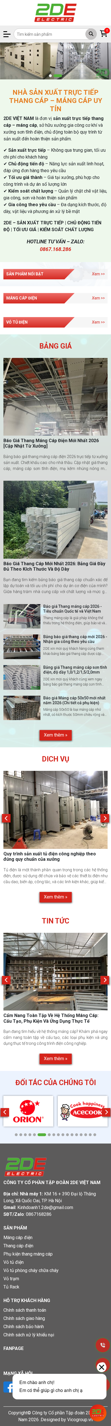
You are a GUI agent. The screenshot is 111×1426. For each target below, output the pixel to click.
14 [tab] (81, 1134)
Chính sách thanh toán (24, 1310)
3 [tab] (25, 1134)
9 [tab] (58, 1134)
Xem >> (98, 274)
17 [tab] (94, 1134)
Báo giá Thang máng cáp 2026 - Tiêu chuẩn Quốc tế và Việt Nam (72, 608)
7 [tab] (49, 1134)
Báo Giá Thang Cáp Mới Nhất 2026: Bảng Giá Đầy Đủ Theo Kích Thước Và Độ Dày (54, 566)
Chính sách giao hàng (24, 1318)
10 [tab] (62, 1134)
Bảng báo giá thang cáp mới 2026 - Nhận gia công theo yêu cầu (75, 639)
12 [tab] (72, 1134)
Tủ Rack (11, 1287)
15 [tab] (85, 1134)
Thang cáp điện (18, 1245)
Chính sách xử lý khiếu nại (28, 1335)
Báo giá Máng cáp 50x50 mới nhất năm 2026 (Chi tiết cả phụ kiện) (74, 700)
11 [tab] (67, 1134)
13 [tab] (76, 1134)
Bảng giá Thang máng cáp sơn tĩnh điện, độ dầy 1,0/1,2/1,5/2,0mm (75, 669)
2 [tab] (58, 75)
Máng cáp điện (17, 1237)
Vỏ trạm (11, 1278)
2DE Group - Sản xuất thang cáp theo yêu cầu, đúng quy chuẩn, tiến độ (51, 856)
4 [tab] (29, 1134)
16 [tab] (90, 1134)
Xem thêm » (55, 735)
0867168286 (39, 1214)
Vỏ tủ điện (13, 1262)
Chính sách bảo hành (23, 1326)
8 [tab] (53, 1134)
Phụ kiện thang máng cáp (28, 1254)
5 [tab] (34, 1134)
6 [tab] (42, 1134)
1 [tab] (50, 75)
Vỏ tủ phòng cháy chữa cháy (31, 1270)
